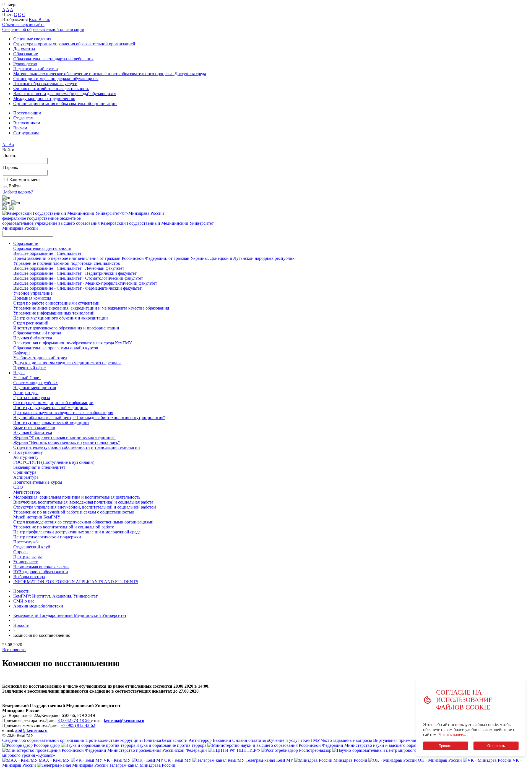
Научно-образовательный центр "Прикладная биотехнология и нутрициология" (89, 417)
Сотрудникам (26, 132)
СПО (18, 487)
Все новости (14, 649)
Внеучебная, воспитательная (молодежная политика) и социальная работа (83, 502)
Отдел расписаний (30, 323)
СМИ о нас (23, 601)
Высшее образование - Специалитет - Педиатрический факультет (75, 273)
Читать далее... (452, 734)
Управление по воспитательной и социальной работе (63, 527)
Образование (25, 53)
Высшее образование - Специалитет (47, 253)
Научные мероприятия (34, 387)
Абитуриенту (25, 457)
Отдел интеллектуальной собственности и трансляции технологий (76, 447)
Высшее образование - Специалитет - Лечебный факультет (68, 268)
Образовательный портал (37, 333)
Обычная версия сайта (23, 24)
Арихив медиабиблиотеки (38, 606)
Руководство (25, 63)
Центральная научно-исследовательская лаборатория (63, 412)
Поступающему (28, 452)
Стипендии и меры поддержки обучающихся (55, 78)
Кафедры (21, 352)
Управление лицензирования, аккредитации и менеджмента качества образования (91, 308)
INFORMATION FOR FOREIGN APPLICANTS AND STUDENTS (75, 581)
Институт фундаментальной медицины (50, 407)
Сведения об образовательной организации (43, 29)
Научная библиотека (32, 338)
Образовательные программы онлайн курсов (55, 347)
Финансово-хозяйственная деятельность (51, 88)
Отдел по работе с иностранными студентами (56, 303)
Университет (25, 561)
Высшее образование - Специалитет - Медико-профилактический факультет (85, 283)
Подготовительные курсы (37, 482)
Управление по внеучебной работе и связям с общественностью (73, 512)
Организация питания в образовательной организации (65, 103)
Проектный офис (29, 367)
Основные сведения (32, 38)
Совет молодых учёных (35, 382)
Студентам (23, 118)
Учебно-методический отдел (40, 357)
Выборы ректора (29, 576)
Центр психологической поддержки (47, 537)
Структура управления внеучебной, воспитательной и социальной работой (84, 507)
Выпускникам (26, 123)
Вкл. (33, 19)
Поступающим (27, 113)
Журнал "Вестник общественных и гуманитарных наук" (66, 442)
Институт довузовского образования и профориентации (66, 328)
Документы (24, 48)
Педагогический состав (35, 68)
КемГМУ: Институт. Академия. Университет (55, 596)
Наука (19, 372)
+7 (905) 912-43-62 (78, 725)
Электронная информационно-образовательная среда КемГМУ (72, 343)
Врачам (20, 127)
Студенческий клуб (31, 546)
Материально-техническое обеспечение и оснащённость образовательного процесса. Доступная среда (109, 73)
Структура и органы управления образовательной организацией (74, 43)
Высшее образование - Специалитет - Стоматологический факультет (78, 278)
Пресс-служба (26, 541)
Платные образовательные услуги (45, 83)
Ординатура (24, 472)
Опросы (20, 551)
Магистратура (26, 492)
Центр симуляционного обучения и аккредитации (60, 318)
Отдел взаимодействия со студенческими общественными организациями (83, 522)
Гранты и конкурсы (31, 397)
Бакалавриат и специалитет (39, 467)
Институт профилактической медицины (51, 422)
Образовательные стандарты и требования (53, 58)
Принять (445, 746)
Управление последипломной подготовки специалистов (66, 263)
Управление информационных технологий (54, 313)
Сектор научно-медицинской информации (53, 402)
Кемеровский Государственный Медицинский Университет (69, 615)
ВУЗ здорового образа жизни (40, 571)
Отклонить (496, 746)
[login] (5, 187)
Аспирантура (25, 392)
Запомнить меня (25, 179)
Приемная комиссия (32, 298)
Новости (21, 591)
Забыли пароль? (18, 192)
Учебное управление (33, 293)
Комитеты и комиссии (34, 427)
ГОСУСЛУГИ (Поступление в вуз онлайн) (53, 462)
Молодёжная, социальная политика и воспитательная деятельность (76, 497)
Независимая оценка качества (41, 566)
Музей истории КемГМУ (36, 517)
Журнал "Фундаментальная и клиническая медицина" (64, 437)
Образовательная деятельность (42, 248)
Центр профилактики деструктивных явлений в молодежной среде (76, 532)
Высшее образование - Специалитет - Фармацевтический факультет (77, 288)
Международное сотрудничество (44, 98)
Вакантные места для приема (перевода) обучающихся (64, 93)
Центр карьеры (27, 556)
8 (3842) (74, 720)
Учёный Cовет (27, 377)
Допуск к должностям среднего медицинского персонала (67, 362)
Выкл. (44, 19)
